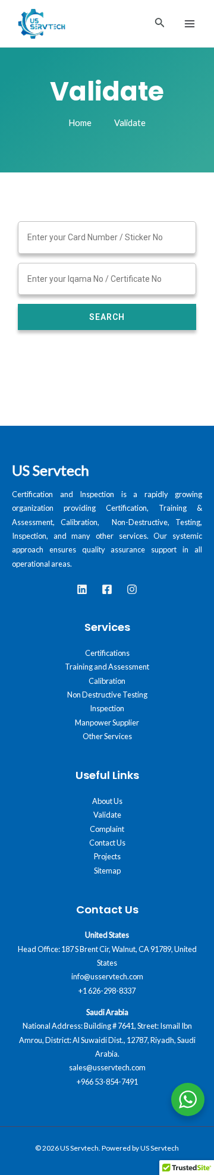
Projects (107, 856)
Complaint (107, 829)
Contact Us (107, 842)
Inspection (107, 708)
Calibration (107, 681)
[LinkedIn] (82, 589)
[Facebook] (107, 589)
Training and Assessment (107, 666)
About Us (107, 801)
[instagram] (132, 589)
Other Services (107, 736)
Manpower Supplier (107, 722)
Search (107, 317)
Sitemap (107, 870)
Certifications (107, 653)
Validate (107, 814)
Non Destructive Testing (107, 694)
